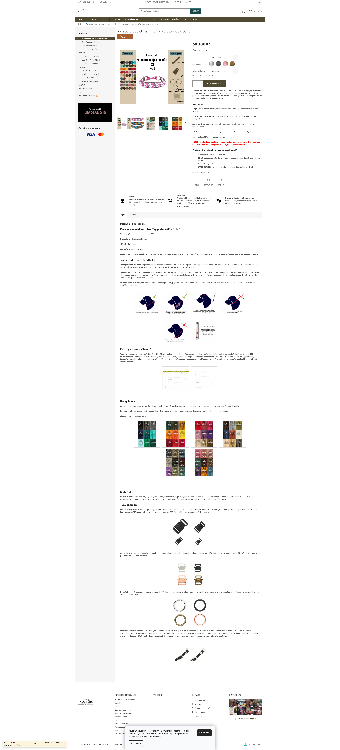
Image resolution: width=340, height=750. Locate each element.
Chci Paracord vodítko (91, 45)
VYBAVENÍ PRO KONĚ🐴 (88, 96)
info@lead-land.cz (202, 700)
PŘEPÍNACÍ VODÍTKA (90, 78)
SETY (81, 92)
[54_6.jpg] (204, 462)
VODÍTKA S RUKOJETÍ (90, 74)
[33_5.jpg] (175, 329)
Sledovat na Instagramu (247, 719)
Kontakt (177, 2)
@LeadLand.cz (201, 712)
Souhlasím (204, 732)
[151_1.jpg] (147, 434)
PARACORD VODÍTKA (90, 81)
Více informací (155, 736)
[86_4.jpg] (232, 434)
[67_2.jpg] (175, 301)
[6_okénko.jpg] (204, 375)
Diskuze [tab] (133, 215)
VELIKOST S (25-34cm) (90, 56)
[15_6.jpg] (204, 329)
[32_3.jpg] (204, 301)
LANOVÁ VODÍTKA (89, 70)
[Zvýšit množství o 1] (202, 82)
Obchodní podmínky (123, 710)
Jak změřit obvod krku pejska (156, 2)
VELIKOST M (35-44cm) (91, 60)
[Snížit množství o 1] (202, 85)
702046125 (199, 704)
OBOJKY (82, 52)
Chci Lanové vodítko (90, 49)
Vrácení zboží (120, 727)
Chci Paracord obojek (90, 42)
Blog (116, 730)
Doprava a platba (121, 723)
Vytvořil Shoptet (255, 744)
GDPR (117, 720)
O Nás (188, 2)
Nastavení (136, 743)
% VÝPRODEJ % (85, 88)
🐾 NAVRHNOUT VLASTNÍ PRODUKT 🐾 (94, 38)
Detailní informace (199, 172)
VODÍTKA (82, 67)
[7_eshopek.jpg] (175, 377)
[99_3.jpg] (204, 434)
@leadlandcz (200, 716)
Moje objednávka (121, 733)
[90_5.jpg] (175, 462)
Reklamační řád (121, 717)
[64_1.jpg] (147, 301)
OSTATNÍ (82, 85)
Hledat (195, 11)
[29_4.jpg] (232, 301)
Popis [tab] (122, 215)
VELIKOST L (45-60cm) (90, 63)
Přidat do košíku (216, 83)
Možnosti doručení (231, 76)
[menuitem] (81, 19)
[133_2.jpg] (175, 434)
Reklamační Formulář (123, 713)
